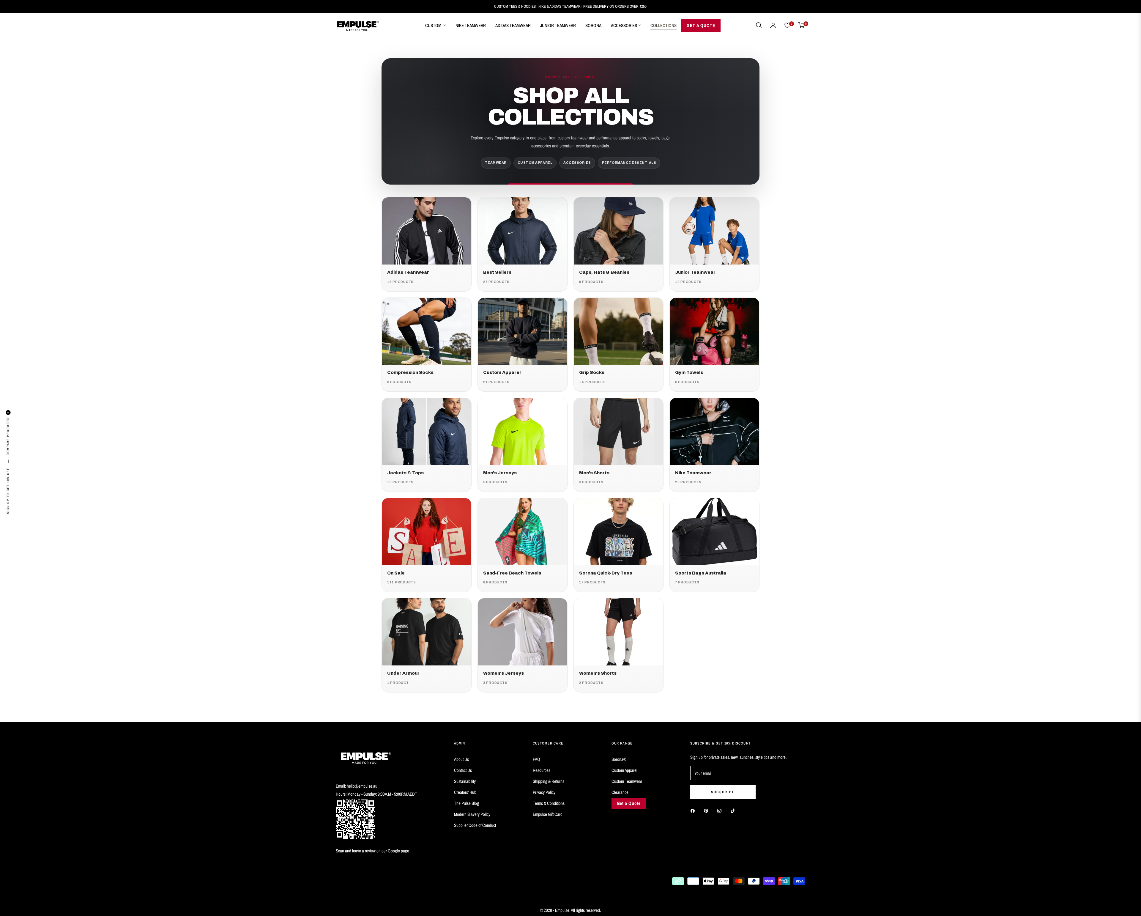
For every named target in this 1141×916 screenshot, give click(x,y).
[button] (759, 25)
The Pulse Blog (466, 803)
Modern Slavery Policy (472, 814)
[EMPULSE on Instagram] (721, 810)
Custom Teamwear (627, 781)
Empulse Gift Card (547, 814)
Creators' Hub (465, 792)
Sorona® (619, 759)
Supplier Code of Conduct (475, 825)
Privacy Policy (544, 792)
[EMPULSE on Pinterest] (707, 810)
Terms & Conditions (549, 803)
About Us (461, 759)
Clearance (620, 792)
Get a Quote (629, 803)
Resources (541, 770)
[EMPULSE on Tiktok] (734, 810)
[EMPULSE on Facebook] (694, 810)
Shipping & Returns (548, 781)
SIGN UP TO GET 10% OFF (8, 491)
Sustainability (465, 781)
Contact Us (463, 770)
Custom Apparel (624, 770)
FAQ (536, 759)
